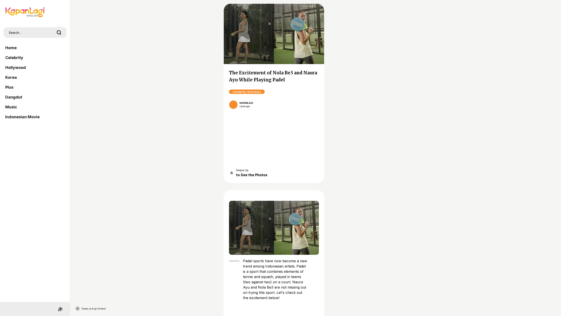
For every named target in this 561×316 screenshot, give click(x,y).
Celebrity (14, 57)
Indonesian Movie (22, 117)
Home (11, 47)
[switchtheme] (60, 309)
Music (11, 107)
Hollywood (15, 67)
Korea (11, 77)
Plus (9, 87)
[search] (58, 32)
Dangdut (13, 97)
